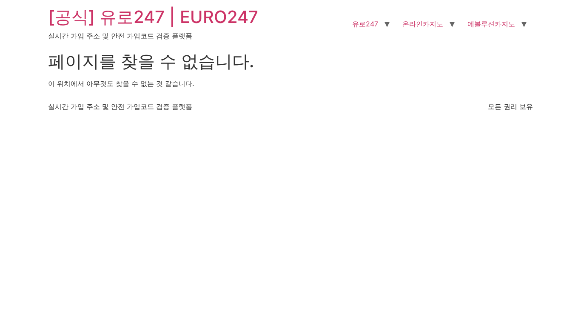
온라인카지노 (422, 24)
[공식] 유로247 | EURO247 (153, 16)
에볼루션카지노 (491, 24)
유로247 (365, 24)
